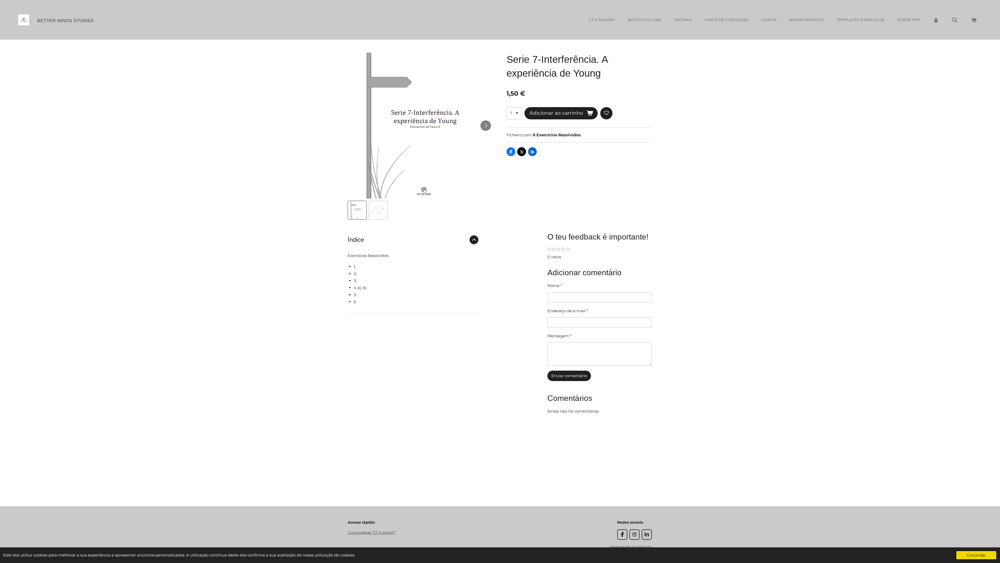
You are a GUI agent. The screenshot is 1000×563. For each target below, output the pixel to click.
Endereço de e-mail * (567, 310)
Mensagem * (559, 335)
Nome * (554, 285)
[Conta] (936, 20)
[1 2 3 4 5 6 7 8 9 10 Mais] (514, 113)
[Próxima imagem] (485, 125)
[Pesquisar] (955, 20)
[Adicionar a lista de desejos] (606, 113)
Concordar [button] (976, 555)
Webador (645, 547)
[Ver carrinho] (974, 20)
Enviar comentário (569, 375)
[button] (357, 210)
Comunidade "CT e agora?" (372, 532)
